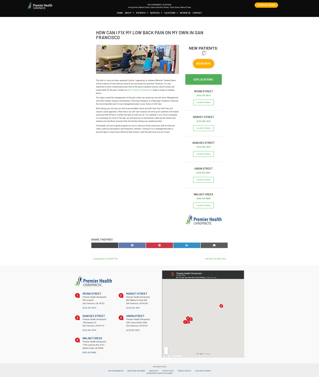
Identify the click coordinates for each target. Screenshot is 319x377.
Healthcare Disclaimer (136, 371)
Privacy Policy (168, 371)
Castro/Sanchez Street (159, 7)
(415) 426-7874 (203, 147)
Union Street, (175, 7)
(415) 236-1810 (203, 121)
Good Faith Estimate (203, 371)
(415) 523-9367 (203, 173)
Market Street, (144, 7)
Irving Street (133, 7)
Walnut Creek (185, 7)
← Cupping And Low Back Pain (104, 259)
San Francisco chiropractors (140, 90)
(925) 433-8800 (203, 198)
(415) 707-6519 (203, 95)
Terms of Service (184, 371)
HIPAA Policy (154, 371)
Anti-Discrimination (115, 371)
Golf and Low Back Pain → (216, 259)
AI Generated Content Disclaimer (160, 373)
